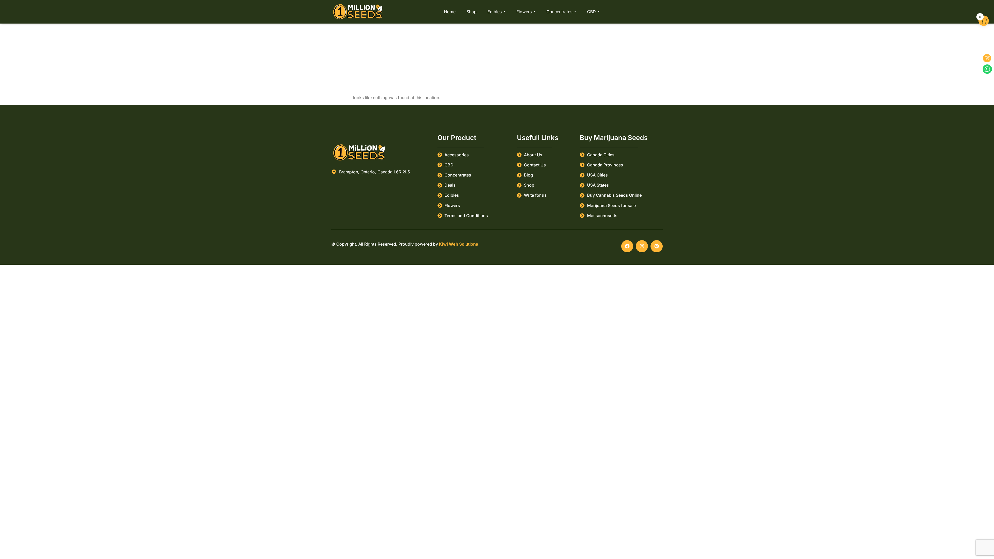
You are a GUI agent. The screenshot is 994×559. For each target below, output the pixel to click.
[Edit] (987, 58)
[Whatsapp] (987, 69)
